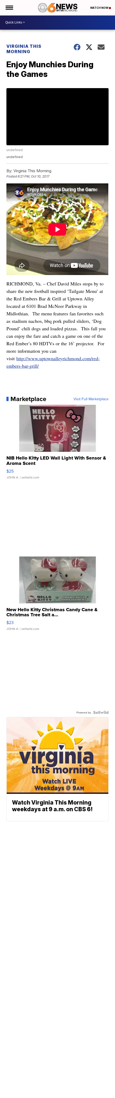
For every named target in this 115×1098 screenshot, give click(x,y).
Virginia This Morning (23, 49)
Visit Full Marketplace (91, 399)
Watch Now (99, 7)
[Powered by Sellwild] (101, 712)
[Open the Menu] (9, 7)
